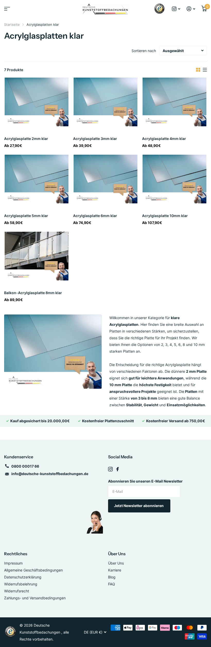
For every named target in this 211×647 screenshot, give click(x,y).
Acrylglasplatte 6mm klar (95, 215)
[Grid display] (198, 70)
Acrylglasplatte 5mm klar (26, 215)
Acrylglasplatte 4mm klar (164, 138)
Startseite (12, 24)
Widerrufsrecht (16, 591)
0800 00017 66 (25, 466)
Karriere (114, 570)
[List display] (205, 70)
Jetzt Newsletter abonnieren (139, 505)
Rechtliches (15, 553)
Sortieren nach (143, 50)
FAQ (111, 584)
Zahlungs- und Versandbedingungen (35, 598)
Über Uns (117, 553)
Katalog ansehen (6, 10)
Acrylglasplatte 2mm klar (26, 138)
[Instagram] (110, 469)
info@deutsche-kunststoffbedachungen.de (49, 473)
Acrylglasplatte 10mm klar (165, 215)
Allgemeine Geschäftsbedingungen (33, 570)
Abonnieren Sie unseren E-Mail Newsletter (145, 481)
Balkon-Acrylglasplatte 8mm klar (33, 293)
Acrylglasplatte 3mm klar (95, 138)
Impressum (13, 563)
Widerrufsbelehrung (20, 584)
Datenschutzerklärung (22, 577)
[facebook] (117, 469)
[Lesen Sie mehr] (176, 9)
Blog (112, 577)
